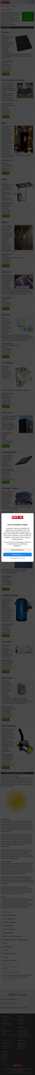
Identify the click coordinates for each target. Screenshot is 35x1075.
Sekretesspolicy (14, 558)
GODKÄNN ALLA (17, 554)
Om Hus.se (22, 558)
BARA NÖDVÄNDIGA (17, 550)
